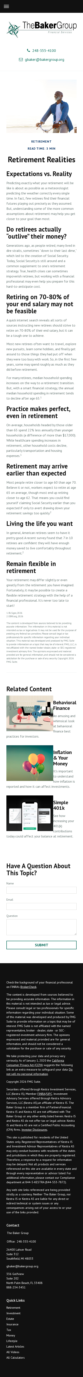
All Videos (12, 1352)
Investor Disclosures (34, 1130)
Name (10, 883)
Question (12, 916)
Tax (8, 1330)
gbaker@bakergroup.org (44, 59)
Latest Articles (15, 1346)
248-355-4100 (44, 50)
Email (9, 899)
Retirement (13, 1308)
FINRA (41, 1094)
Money (10, 1335)
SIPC (49, 1094)
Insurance (12, 1324)
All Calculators (15, 1357)
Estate (10, 1319)
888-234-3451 (16, 1287)
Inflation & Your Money (62, 758)
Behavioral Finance (64, 705)
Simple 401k (60, 805)
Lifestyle (11, 1341)
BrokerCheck (28, 987)
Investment (13, 1313)
